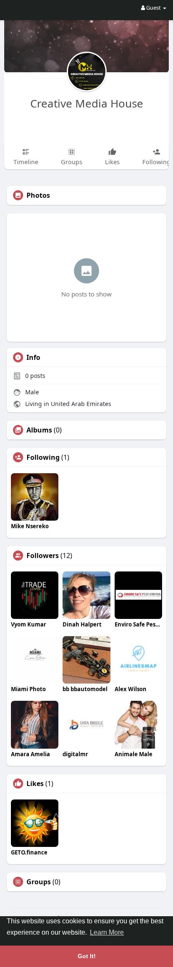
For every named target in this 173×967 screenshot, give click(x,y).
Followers (42, 555)
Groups (38, 881)
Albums (39, 430)
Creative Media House (86, 103)
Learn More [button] (107, 932)
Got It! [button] (87, 956)
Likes (35, 783)
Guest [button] (153, 7)
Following (43, 457)
